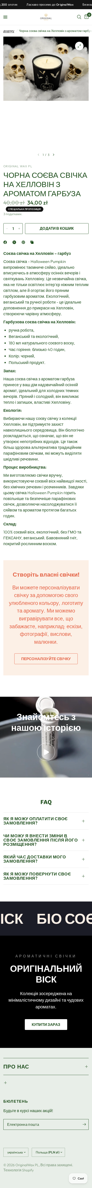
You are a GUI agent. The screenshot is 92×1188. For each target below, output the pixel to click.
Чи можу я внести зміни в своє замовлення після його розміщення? (40, 840)
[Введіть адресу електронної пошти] (84, 1124)
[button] (46, 1024)
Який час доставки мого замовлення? (34, 859)
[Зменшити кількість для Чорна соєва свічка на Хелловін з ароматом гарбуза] (7, 228)
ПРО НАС (16, 1066)
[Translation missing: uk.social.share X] (15, 242)
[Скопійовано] (33, 242)
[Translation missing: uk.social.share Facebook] (6, 242)
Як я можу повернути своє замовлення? (37, 876)
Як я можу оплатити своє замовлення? (35, 821)
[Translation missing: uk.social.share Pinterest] (24, 242)
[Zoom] (79, 46)
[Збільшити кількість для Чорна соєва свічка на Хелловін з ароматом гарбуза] (19, 228)
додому (8, 31)
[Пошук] (79, 17)
